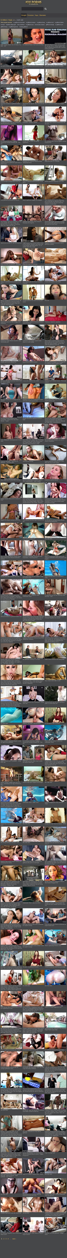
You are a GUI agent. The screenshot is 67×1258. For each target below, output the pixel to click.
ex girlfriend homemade (19, 22)
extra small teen (21, 24)
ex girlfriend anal (29, 24)
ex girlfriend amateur (31, 22)
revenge (3, 24)
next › (14, 1239)
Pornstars (30, 15)
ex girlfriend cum (59, 24)
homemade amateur (40, 24)
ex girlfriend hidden (59, 22)
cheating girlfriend (23, 26)
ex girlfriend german (13, 26)
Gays (36, 15)
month (18, 20)
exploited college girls (11, 24)
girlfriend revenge (50, 24)
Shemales (42, 15)
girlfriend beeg (4, 26)
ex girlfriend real (49, 22)
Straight (23, 15)
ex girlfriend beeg (41, 22)
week (22, 20)
